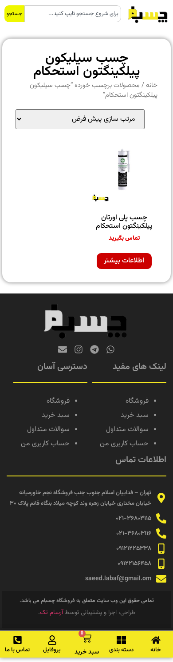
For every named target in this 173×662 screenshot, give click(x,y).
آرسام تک (51, 613)
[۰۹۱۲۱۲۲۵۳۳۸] (161, 548)
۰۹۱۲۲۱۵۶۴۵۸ (134, 564)
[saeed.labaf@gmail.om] (161, 579)
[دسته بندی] (121, 640)
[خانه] (156, 640)
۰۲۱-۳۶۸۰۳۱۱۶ (133, 534)
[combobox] (72, 13)
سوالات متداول (127, 429)
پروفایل (52, 650)
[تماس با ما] (17, 640)
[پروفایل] (52, 640)
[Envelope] (63, 349)
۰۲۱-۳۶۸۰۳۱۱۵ (133, 518)
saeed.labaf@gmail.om (118, 579)
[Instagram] (78, 349)
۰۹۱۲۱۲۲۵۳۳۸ (133, 549)
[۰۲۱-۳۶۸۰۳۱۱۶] (161, 533)
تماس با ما (17, 650)
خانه (151, 85)
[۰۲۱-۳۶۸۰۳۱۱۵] (161, 518)
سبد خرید (135, 415)
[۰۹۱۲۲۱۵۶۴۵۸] (161, 564)
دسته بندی (121, 650)
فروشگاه (137, 401)
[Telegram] (94, 349)
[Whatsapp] (110, 349)
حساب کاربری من (124, 443)
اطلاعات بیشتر (124, 260)
